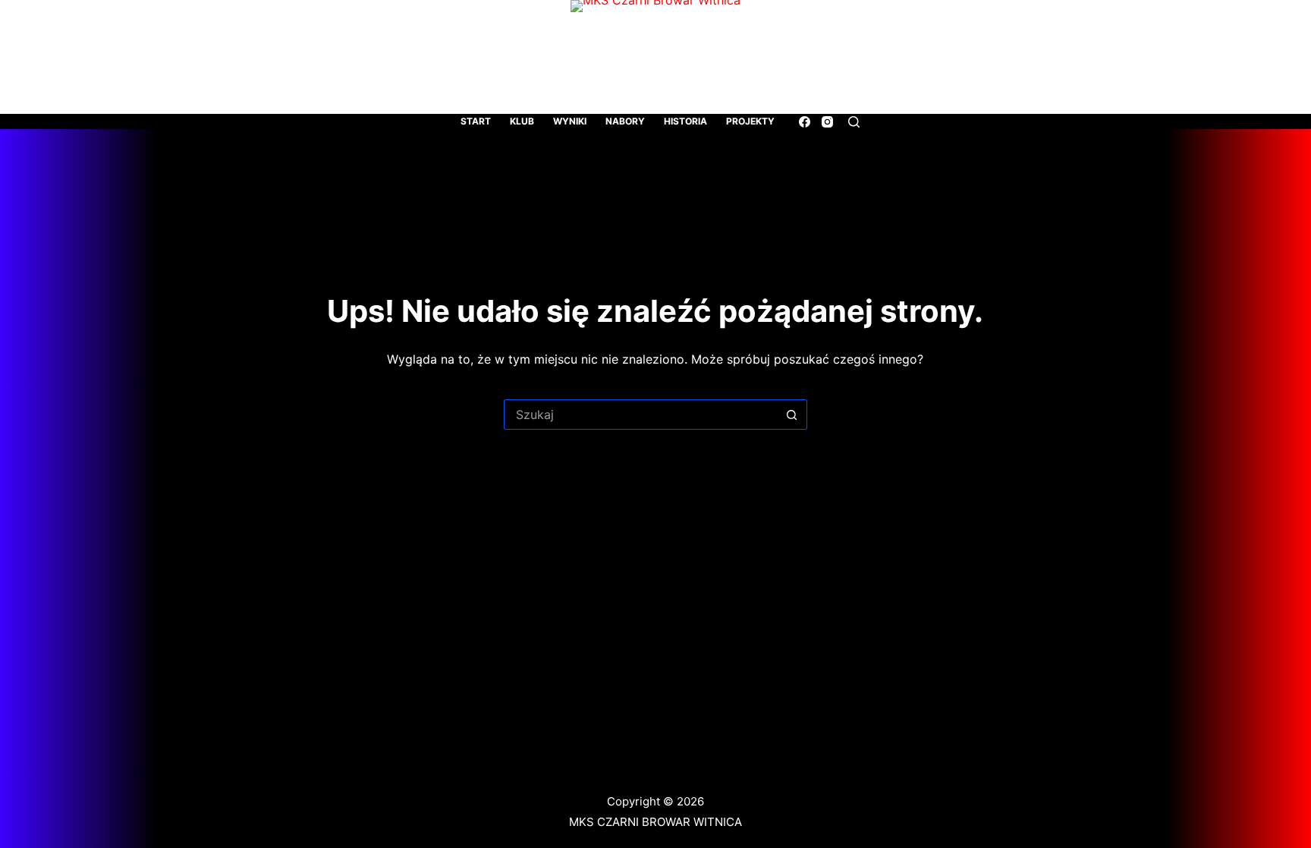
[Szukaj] (854, 122)
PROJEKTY (750, 121)
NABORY (625, 121)
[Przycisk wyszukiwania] (792, 414)
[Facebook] (804, 122)
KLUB (522, 121)
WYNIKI (569, 121)
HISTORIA (685, 121)
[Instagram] (827, 122)
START (476, 121)
